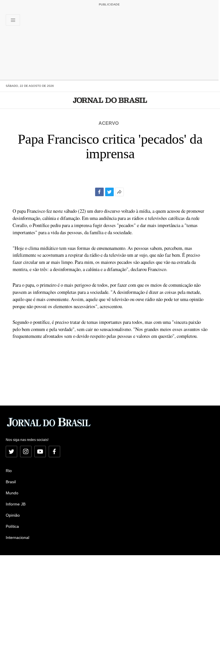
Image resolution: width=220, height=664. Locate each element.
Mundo (12, 493)
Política (12, 526)
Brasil (11, 482)
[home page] (110, 100)
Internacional (17, 537)
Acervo (109, 123)
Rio (9, 470)
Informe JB (15, 504)
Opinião (13, 515)
